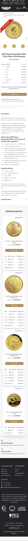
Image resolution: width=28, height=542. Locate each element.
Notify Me (14, 94)
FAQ (16, 471)
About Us (17, 469)
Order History (18, 475)
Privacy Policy (4, 473)
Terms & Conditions (5, 475)
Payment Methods (19, 473)
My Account (4, 471)
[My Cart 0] (23, 8)
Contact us (4, 469)
